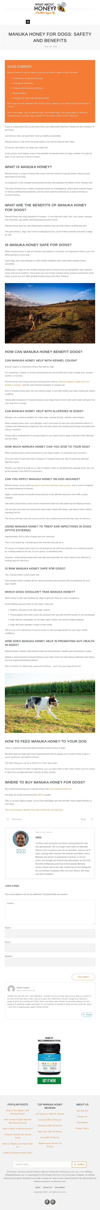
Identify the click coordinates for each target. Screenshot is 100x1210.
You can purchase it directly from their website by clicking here (33, 810)
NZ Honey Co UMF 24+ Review (50, 1114)
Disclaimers (82, 1122)
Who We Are (82, 1111)
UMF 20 (41, 795)
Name (8, 928)
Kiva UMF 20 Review (50, 1137)
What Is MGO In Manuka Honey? (18, 1129)
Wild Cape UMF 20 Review (50, 1132)
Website (8, 956)
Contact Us (82, 1117)
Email (8, 942)
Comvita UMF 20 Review (50, 1120)
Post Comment (83, 977)
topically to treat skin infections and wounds (50, 485)
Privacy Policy (82, 1128)
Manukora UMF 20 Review (50, 1126)
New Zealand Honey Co (60, 789)
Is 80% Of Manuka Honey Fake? (17, 1153)
